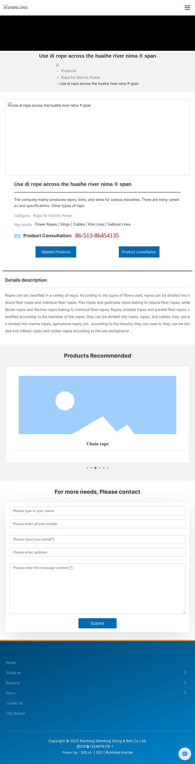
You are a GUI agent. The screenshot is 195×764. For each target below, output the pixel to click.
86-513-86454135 (97, 235)
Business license (119, 752)
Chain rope (98, 443)
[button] (87, 468)
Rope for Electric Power (80, 77)
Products (68, 71)
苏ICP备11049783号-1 (95, 746)
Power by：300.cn (77, 752)
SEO (99, 752)
